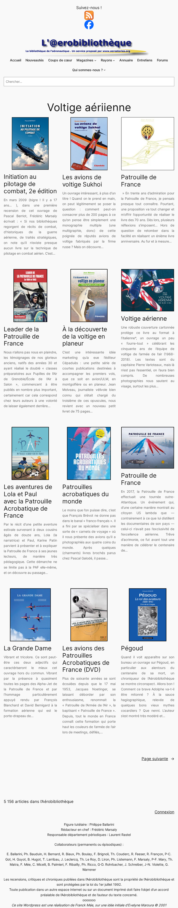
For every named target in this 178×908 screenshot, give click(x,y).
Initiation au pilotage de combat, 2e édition (30, 184)
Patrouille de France (138, 181)
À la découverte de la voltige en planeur (84, 336)
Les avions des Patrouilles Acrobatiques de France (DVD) (85, 659)
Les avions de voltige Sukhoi (82, 181)
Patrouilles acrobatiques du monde (85, 494)
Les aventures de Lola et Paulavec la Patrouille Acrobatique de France (28, 501)
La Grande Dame (27, 648)
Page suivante (158, 758)
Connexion (164, 812)
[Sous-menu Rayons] (114, 60)
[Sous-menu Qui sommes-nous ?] (105, 70)
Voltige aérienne (144, 318)
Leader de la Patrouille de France (21, 336)
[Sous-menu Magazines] (95, 60)
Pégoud (132, 648)
